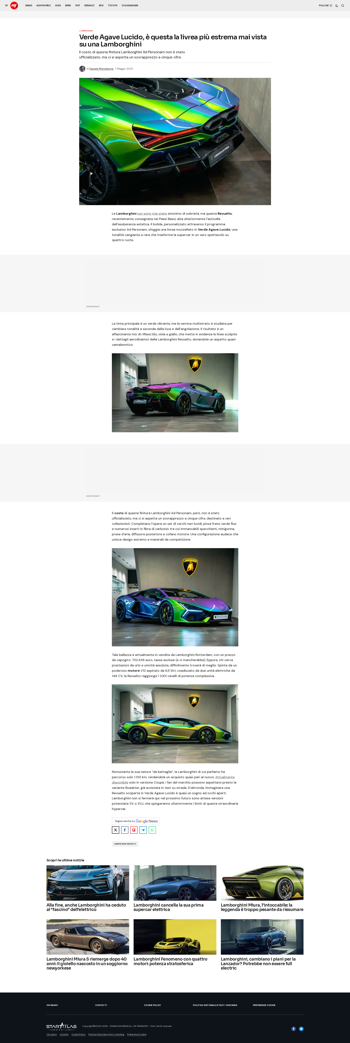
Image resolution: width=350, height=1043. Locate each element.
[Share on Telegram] (143, 830)
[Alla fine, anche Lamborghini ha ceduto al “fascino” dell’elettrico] (87, 883)
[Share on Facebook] (124, 830)
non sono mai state (152, 213)
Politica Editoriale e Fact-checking (215, 1005)
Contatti (101, 1005)
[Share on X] (115, 830)
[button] (6, 5)
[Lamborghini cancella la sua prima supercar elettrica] (175, 883)
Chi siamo (52, 1005)
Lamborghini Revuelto (125, 844)
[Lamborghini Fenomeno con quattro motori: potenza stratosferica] (175, 937)
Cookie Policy (152, 1005)
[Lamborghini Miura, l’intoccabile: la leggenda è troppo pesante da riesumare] (262, 883)
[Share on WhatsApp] (152, 830)
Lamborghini (86, 31)
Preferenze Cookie (264, 1005)
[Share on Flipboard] (134, 830)
